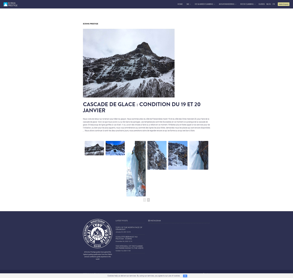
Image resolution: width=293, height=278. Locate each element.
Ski (188, 4)
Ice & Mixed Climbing (204, 4)
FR (274, 4)
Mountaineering (226, 4)
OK (185, 276)
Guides (262, 4)
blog (268, 4)
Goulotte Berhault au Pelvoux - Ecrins (126, 237)
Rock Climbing (247, 4)
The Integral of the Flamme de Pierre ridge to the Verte (129, 247)
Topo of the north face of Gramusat (129, 228)
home (180, 4)
